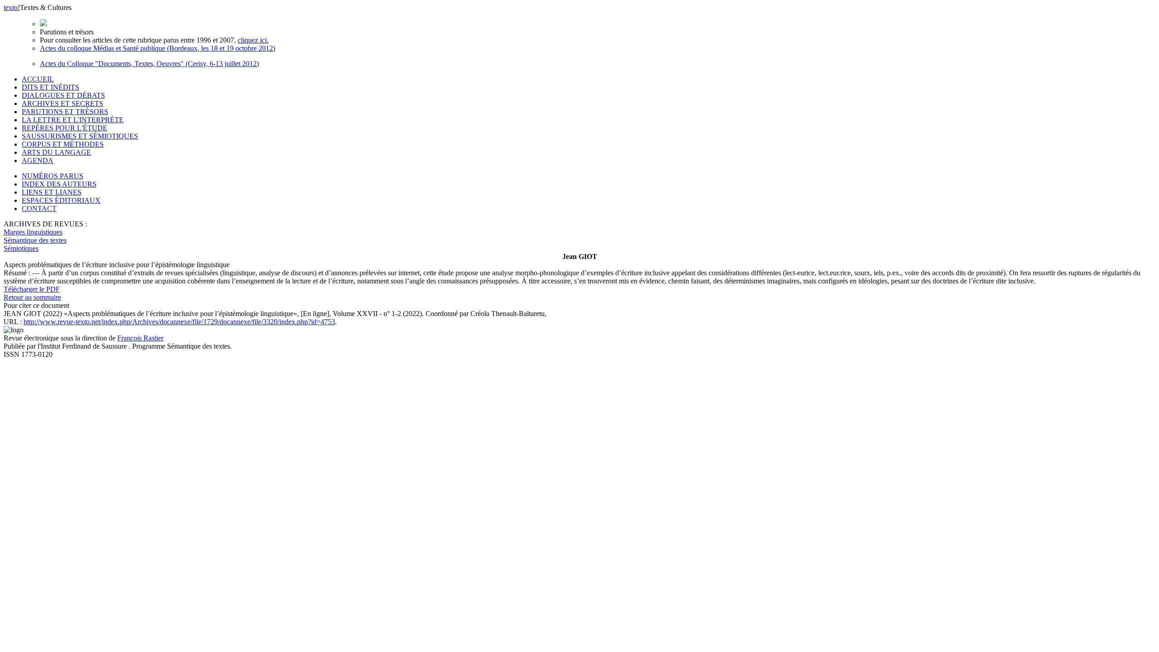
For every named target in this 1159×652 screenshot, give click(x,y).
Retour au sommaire (32, 297)
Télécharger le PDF (32, 289)
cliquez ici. (253, 40)
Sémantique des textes (35, 240)
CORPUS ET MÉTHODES (63, 144)
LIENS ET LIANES (51, 192)
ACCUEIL (38, 79)
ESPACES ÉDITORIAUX (61, 200)
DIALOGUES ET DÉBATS (63, 95)
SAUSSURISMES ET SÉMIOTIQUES (80, 136)
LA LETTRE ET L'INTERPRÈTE (73, 120)
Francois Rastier (140, 338)
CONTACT (39, 208)
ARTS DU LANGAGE (56, 152)
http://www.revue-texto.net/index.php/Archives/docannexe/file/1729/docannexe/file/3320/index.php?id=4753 (179, 322)
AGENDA (37, 160)
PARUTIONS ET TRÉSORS (65, 111)
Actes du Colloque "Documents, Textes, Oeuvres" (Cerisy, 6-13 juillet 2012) (149, 63)
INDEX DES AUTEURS (59, 184)
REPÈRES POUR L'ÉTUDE (64, 128)
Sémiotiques (21, 248)
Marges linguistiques (33, 232)
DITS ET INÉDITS (50, 87)
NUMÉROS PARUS (52, 176)
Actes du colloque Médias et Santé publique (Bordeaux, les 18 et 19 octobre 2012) (157, 48)
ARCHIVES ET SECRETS (62, 103)
